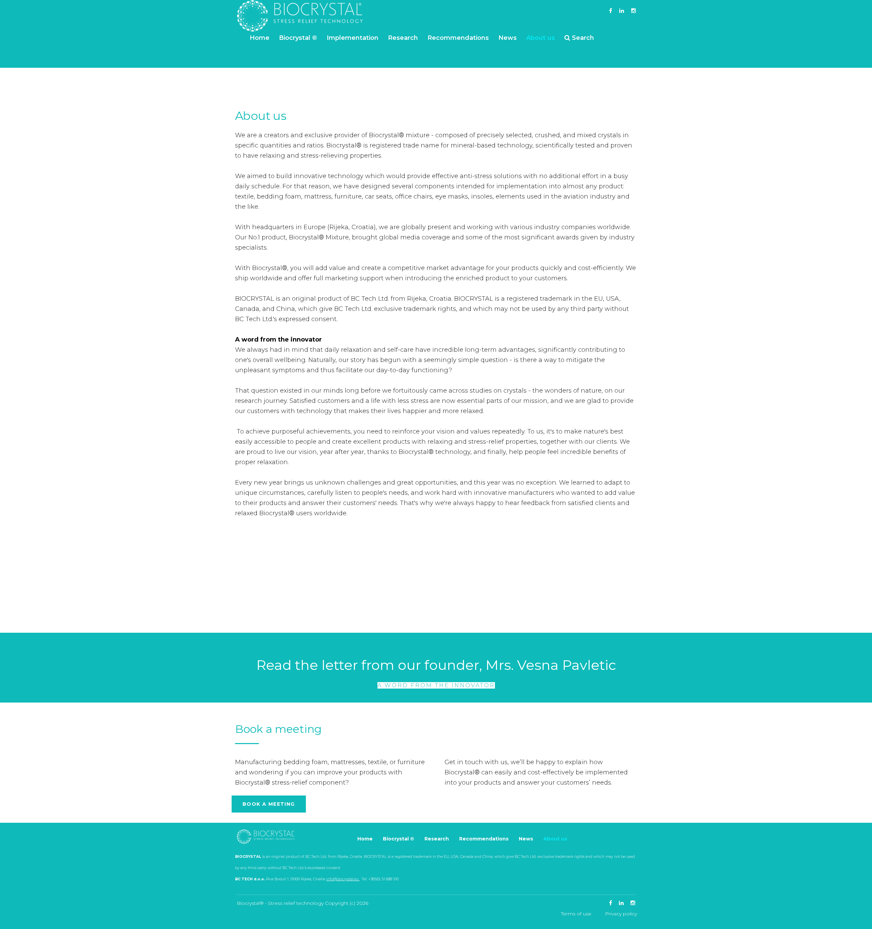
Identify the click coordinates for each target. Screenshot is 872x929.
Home (259, 38)
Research (403, 38)
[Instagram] (633, 11)
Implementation (352, 38)
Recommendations (458, 38)
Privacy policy (621, 914)
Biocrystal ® (298, 38)
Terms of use (576, 914)
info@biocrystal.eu (343, 879)
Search (583, 38)
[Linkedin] (621, 11)
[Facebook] (610, 11)
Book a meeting (269, 804)
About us (540, 38)
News (507, 38)
